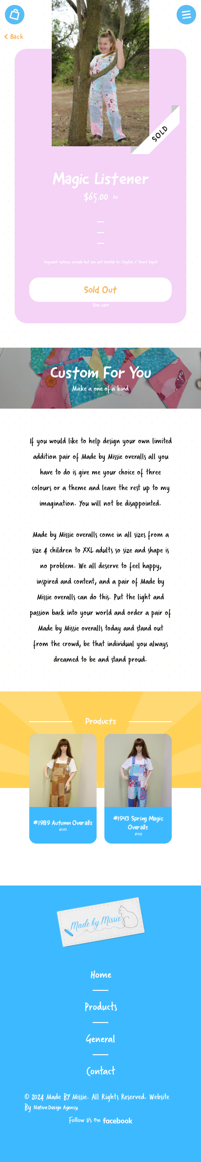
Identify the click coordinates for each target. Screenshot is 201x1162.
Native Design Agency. (56, 1107)
